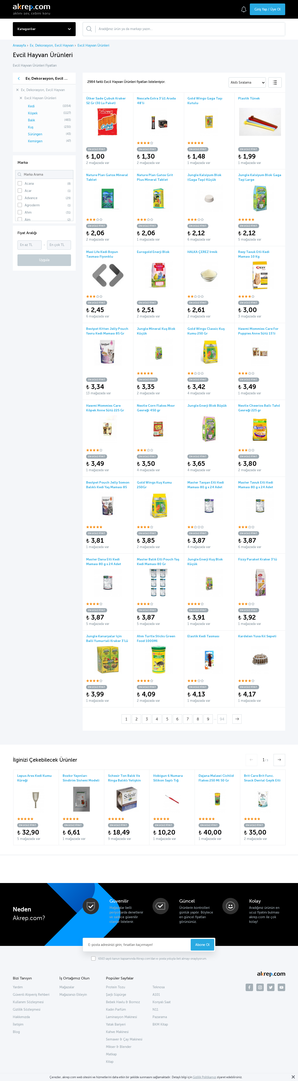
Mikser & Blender (118, 1047)
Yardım (18, 987)
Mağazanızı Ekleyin (73, 994)
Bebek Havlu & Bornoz (123, 1002)
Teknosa (158, 987)
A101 (156, 994)
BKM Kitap (160, 1024)
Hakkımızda (21, 1017)
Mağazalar (66, 987)
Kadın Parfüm (116, 1009)
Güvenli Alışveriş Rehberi (31, 994)
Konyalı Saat (161, 1002)
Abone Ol (202, 944)
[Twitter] (270, 988)
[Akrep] (32, 9)
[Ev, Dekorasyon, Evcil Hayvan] (19, 78)
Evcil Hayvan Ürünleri (93, 45)
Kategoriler (26, 29)
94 (222, 719)
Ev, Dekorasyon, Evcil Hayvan (52, 45)
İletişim (18, 1024)
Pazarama (159, 1017)
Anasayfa (19, 45)
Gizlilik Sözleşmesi (26, 1009)
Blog (16, 1032)
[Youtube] (281, 988)
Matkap (111, 1054)
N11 (155, 1009)
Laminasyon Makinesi (121, 1017)
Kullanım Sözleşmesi (28, 1002)
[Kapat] (293, 1077)
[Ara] (91, 29)
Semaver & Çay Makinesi (124, 1039)
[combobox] (247, 82)
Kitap (109, 1062)
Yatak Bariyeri (115, 1024)
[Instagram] (260, 988)
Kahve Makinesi (117, 1032)
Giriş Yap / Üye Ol (267, 9)
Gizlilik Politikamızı (204, 1077)
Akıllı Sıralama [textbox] (241, 82)
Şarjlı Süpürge (116, 994)
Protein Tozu (115, 987)
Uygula (44, 260)
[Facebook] (249, 988)
